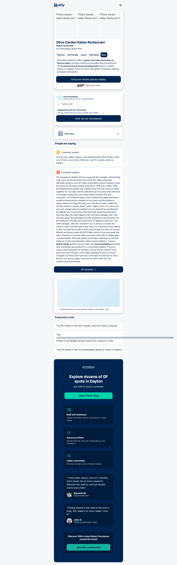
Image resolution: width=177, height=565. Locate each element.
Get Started (88, 396)
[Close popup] (112, 322)
